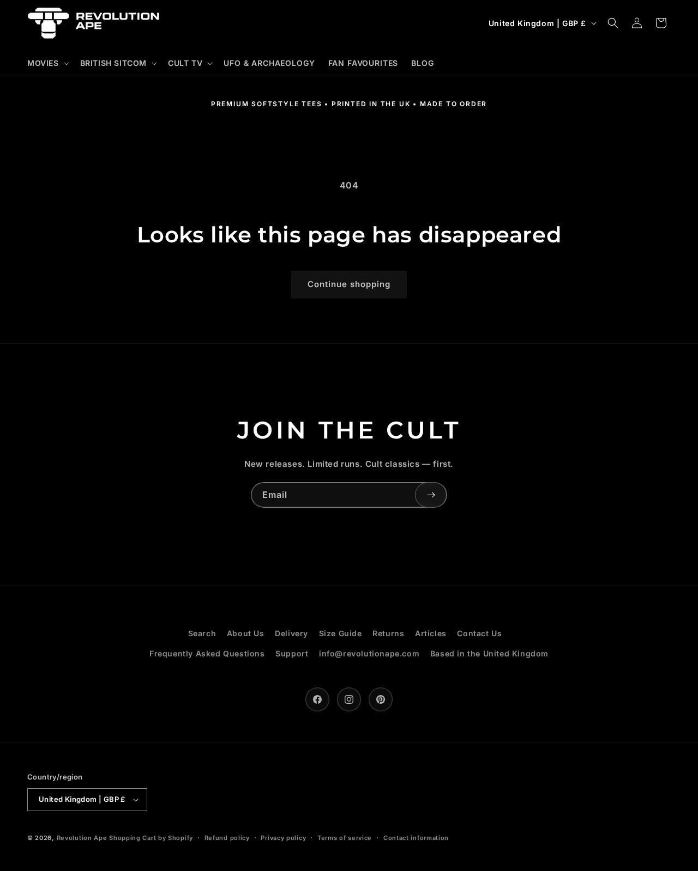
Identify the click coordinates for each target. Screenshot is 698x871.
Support (291, 653)
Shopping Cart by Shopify (151, 838)
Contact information (416, 838)
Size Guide (340, 633)
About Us (245, 633)
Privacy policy (283, 838)
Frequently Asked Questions (207, 653)
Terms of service (344, 838)
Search (202, 633)
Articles (431, 633)
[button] (47, 63)
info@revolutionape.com (369, 653)
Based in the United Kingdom (489, 653)
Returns (388, 633)
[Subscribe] (431, 495)
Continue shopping (349, 284)
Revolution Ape (82, 838)
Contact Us (479, 633)
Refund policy (227, 838)
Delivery (291, 633)
